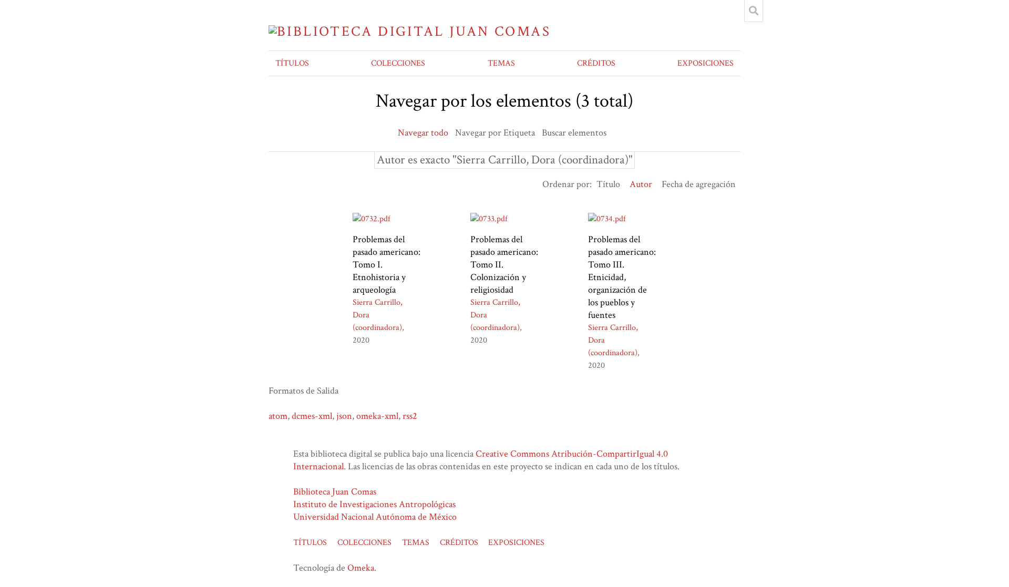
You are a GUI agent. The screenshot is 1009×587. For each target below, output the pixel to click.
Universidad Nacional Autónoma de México (375, 517)
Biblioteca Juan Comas (334, 492)
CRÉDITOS (596, 63)
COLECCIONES (398, 63)
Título (608, 184)
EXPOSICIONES (705, 63)
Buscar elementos (574, 133)
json (344, 416)
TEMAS (501, 63)
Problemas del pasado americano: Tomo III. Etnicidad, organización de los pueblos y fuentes (622, 277)
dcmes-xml (312, 416)
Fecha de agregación (699, 184)
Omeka (360, 568)
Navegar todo (423, 133)
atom (278, 416)
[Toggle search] (753, 11)
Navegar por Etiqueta (495, 133)
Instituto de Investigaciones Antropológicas (374, 504)
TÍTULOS (292, 63)
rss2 (410, 416)
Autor (641, 184)
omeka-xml (377, 416)
